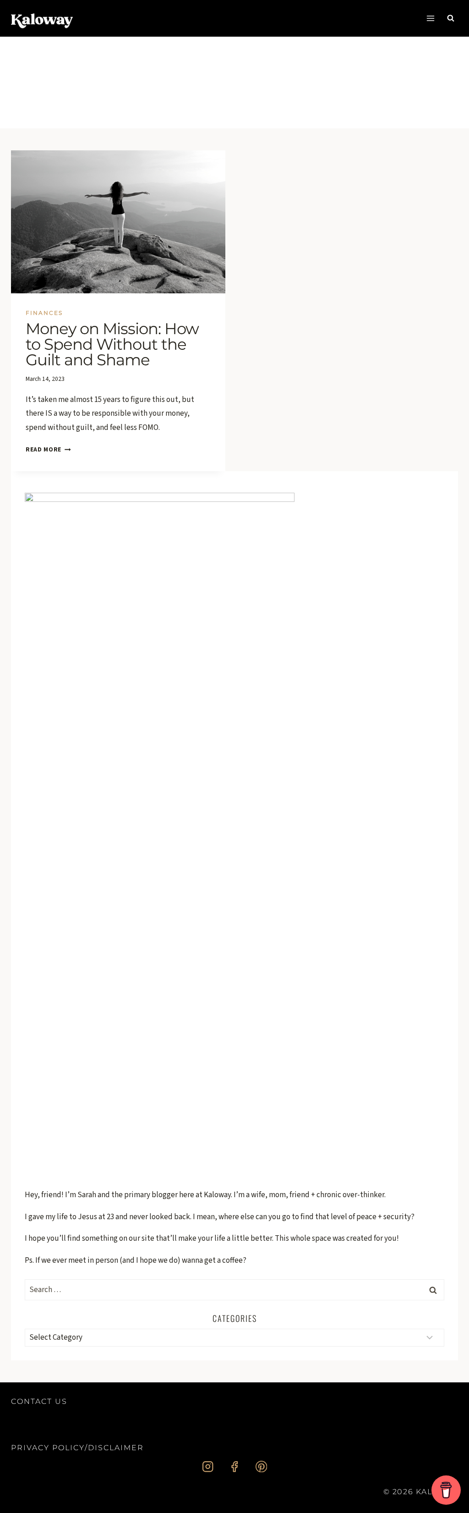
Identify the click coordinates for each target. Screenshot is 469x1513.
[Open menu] (430, 18)
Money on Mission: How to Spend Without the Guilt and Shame (112, 344)
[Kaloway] (42, 18)
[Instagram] (207, 1466)
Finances (44, 312)
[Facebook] (234, 1466)
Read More (48, 449)
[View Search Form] (450, 18)
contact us (39, 1401)
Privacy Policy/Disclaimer (77, 1447)
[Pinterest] (261, 1466)
